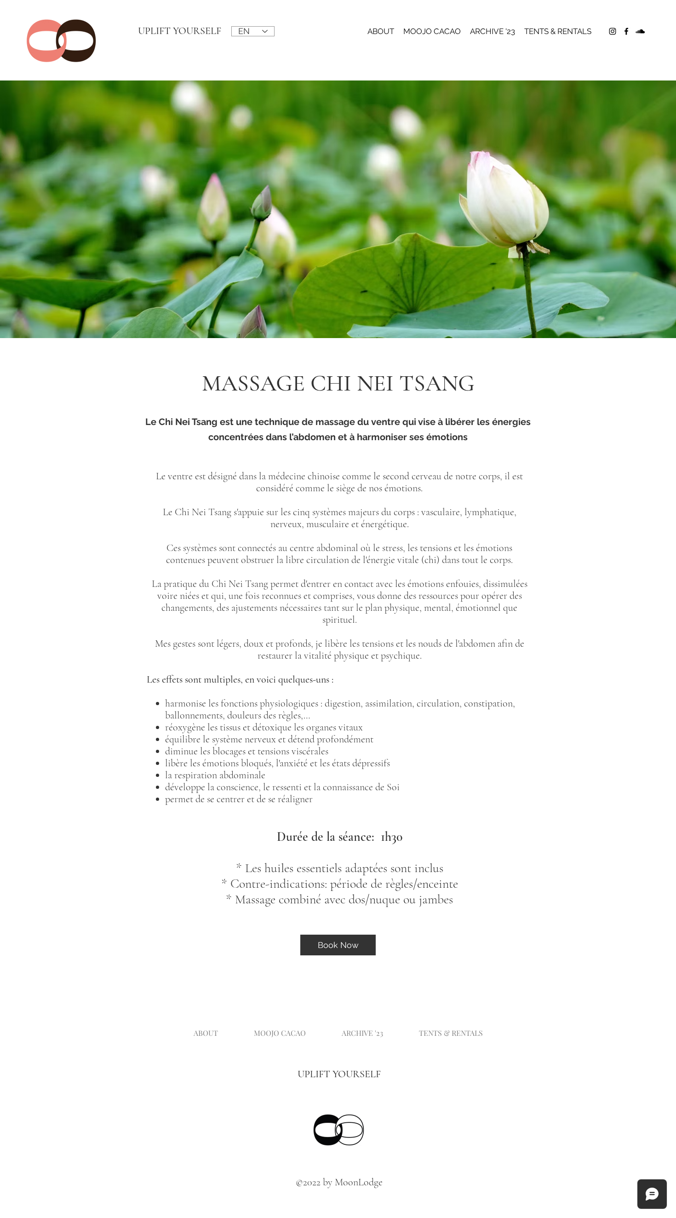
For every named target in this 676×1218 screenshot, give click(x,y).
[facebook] (626, 31)
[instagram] (612, 31)
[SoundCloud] (640, 31)
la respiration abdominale (215, 775)
